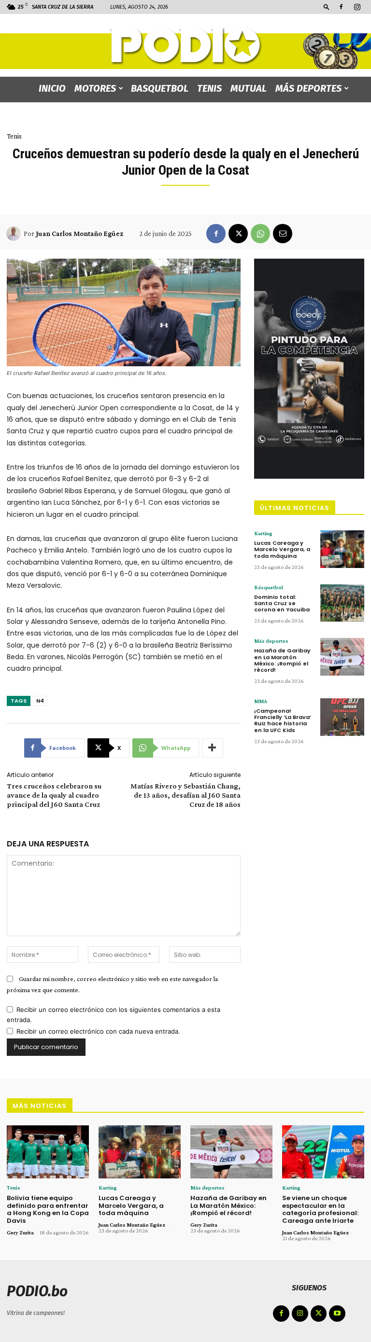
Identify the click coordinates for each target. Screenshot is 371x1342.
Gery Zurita (20, 1232)
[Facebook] (341, 7)
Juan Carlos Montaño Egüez (79, 233)
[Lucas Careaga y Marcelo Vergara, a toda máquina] (342, 549)
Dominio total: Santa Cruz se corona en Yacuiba (282, 603)
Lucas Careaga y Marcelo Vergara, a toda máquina (282, 549)
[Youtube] (337, 1313)
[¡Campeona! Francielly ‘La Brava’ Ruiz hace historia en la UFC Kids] (342, 717)
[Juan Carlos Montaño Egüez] (15, 233)
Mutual (248, 88)
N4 (40, 701)
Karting (263, 533)
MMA (260, 701)
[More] (212, 748)
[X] (238, 233)
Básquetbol (268, 587)
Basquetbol (159, 88)
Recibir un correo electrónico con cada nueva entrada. (98, 1031)
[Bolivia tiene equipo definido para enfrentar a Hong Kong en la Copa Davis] (48, 1152)
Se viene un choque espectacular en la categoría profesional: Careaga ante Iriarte (320, 1209)
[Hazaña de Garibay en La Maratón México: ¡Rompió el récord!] (342, 657)
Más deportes (308, 88)
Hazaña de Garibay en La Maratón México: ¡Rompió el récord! (282, 660)
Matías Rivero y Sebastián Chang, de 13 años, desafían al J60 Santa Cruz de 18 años (185, 795)
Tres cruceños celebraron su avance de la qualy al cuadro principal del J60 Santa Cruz (54, 795)
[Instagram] (357, 7)
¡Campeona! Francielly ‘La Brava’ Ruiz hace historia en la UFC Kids (282, 720)
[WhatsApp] (260, 233)
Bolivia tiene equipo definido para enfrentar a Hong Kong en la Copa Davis (48, 1209)
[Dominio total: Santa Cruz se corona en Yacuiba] (342, 603)
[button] (326, 6)
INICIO (52, 88)
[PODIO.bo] (185, 46)
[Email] (282, 233)
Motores (95, 88)
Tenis (209, 88)
